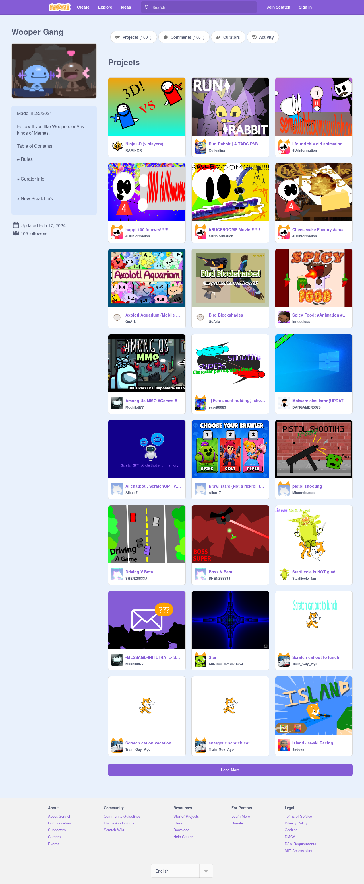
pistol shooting (307, 486)
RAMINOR (133, 150)
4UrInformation (304, 150)
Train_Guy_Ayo (304, 663)
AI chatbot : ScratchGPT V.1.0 (153, 486)
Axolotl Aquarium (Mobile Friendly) (153, 315)
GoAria (131, 321)
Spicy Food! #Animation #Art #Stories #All (320, 315)
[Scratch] (59, 7)
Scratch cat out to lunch (315, 657)
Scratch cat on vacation (148, 743)
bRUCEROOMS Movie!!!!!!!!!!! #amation (237, 229)
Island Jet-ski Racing (312, 743)
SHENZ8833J (136, 578)
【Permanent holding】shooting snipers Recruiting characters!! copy (237, 400)
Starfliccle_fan (304, 578)
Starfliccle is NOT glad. (314, 572)
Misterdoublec (303, 492)
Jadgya (298, 749)
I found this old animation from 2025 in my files (320, 144)
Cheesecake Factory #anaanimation (320, 229)
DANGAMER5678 (306, 407)
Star (212, 657)
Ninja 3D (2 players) (144, 144)
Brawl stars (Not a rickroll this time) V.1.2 (237, 486)
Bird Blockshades (226, 315)
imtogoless (301, 321)
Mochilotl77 (134, 407)
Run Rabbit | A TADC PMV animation (237, 144)
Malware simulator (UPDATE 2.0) (320, 400)
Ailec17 (131, 492)
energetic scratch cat (229, 743)
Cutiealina (217, 150)
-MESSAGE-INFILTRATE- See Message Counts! (153, 657)
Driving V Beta (139, 572)
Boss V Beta (220, 572)
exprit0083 (217, 407)
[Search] (146, 7)
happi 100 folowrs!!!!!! (147, 229)
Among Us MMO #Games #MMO (153, 400)
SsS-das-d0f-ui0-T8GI (226, 663)
